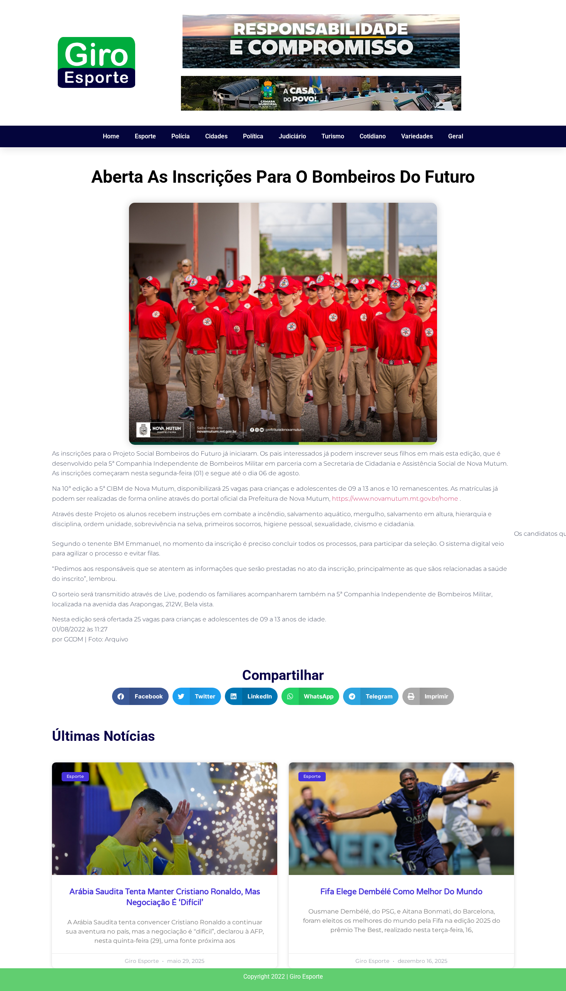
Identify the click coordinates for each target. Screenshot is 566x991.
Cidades (216, 136)
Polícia (180, 136)
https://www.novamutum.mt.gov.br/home (395, 498)
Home (111, 136)
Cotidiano (373, 136)
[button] (140, 696)
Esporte (145, 136)
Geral (455, 136)
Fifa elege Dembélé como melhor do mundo (401, 892)
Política (253, 136)
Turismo (333, 136)
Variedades (417, 136)
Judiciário (292, 136)
